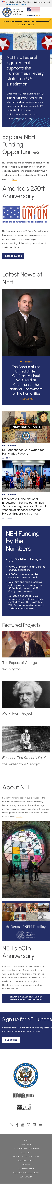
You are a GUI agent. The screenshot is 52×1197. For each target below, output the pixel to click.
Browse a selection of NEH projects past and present (26, 998)
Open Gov (26, 1165)
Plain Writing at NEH (26, 1169)
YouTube (22, 1124)
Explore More (13, 256)
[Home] (26, 1075)
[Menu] (46, 10)
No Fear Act (26, 1145)
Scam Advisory (26, 1177)
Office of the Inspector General (26, 1149)
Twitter (11, 1124)
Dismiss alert (49, 20)
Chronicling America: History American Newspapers (26, 1096)
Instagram (28, 1124)
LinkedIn (34, 1124)
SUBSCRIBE (11, 1039)
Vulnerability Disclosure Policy (26, 1173)
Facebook (17, 1125)
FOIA (26, 1141)
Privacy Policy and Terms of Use (26, 1157)
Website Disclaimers (26, 1161)
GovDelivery (40, 1124)
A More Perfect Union (26, 1107)
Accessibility (26, 1153)
